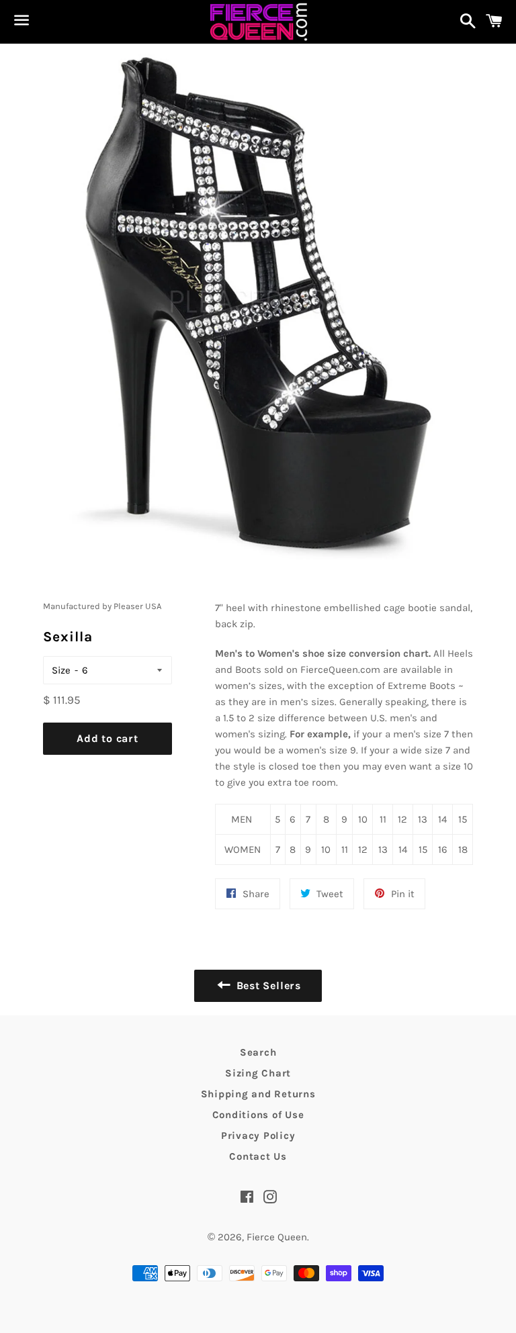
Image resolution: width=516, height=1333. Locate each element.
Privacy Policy (258, 1136)
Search (258, 1052)
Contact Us (258, 1156)
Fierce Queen (277, 1237)
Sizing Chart (258, 1073)
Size (61, 670)
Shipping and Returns (258, 1094)
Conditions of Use (258, 1115)
